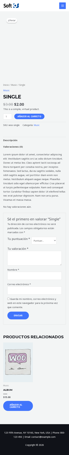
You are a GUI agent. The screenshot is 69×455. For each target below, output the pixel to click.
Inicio (6, 84)
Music (14, 84)
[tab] (34, 140)
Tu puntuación (18, 239)
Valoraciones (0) (13, 146)
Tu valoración (17, 249)
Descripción (10, 140)
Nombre (13, 269)
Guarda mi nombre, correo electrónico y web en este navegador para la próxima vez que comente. (32, 303)
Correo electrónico (19, 284)
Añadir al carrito (29, 116)
